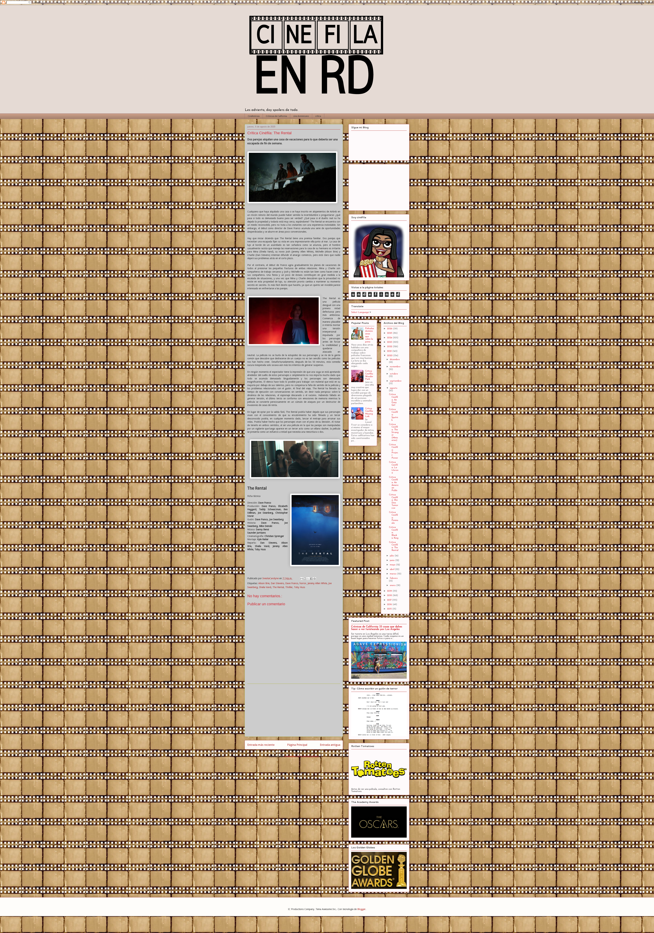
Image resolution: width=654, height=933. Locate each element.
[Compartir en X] (308, 578)
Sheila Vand (265, 587)
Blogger (361, 909)
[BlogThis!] (305, 578)
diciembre (395, 359)
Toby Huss (299, 587)
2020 (390, 355)
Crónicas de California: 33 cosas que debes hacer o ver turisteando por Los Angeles (376, 628)
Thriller (289, 587)
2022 (390, 346)
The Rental (278, 587)
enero (393, 585)
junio (392, 560)
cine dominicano (301, 116)
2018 (390, 595)
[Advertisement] (293, 710)
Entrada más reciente (261, 744)
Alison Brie (263, 583)
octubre (394, 374)
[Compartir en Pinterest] (314, 578)
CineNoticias (254, 116)
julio (392, 556)
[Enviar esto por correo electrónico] (301, 578)
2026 (390, 329)
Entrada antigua (330, 744)
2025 (390, 333)
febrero (394, 578)
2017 (389, 600)
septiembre (395, 381)
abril (392, 569)
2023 (390, 342)
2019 (390, 591)
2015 (389, 609)
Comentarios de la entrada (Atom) (301, 756)
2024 (390, 338)
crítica (318, 116)
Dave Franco (291, 583)
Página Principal (297, 744)
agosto (393, 388)
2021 (389, 351)
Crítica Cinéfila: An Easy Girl (393, 399)
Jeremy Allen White (317, 583)
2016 (390, 604)
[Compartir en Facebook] (311, 578)
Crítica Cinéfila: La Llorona (393, 467)
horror (303, 583)
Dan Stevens (277, 583)
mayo (393, 565)
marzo (393, 574)
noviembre (395, 367)
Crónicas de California (276, 116)
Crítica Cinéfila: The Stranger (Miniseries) (394, 432)
